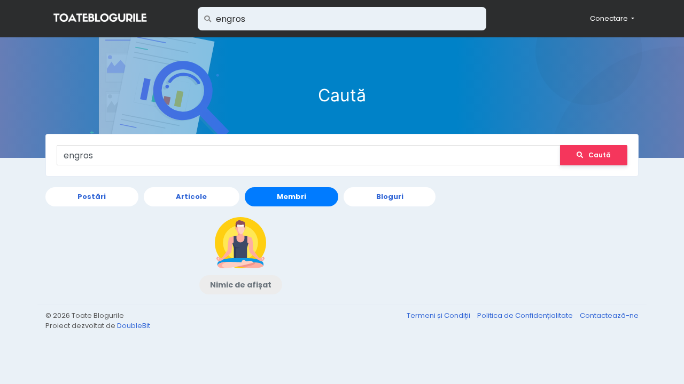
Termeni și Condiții (439, 315)
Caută (599, 154)
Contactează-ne (609, 315)
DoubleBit (133, 326)
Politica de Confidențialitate (525, 315)
